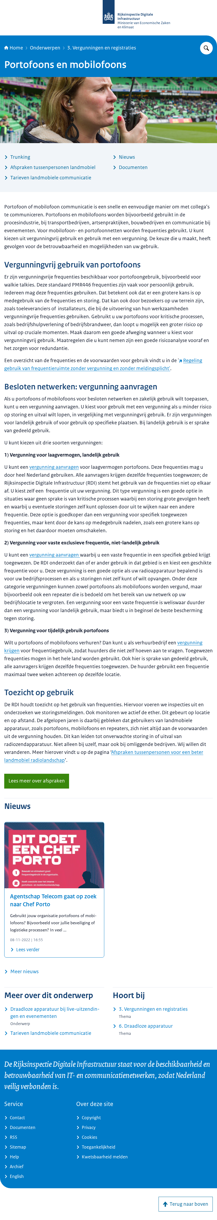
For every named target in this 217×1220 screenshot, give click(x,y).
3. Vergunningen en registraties (101, 48)
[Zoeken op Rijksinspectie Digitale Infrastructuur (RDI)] (206, 48)
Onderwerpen (45, 48)
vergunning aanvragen (54, 467)
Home (16, 48)
